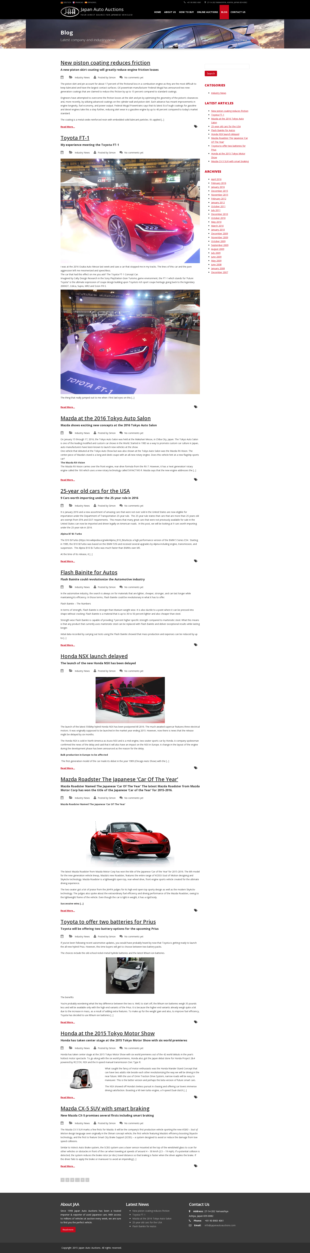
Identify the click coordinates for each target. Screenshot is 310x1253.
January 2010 (218, 229)
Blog (224, 12)
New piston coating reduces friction (105, 62)
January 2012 (218, 202)
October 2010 (218, 218)
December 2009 (219, 233)
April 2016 (216, 179)
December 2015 (219, 190)
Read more (68, 1229)
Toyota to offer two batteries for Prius (108, 921)
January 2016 (218, 187)
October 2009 (218, 241)
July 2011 (216, 210)
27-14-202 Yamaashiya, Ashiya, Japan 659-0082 (227, 2)
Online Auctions (207, 12)
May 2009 (216, 260)
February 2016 (218, 183)
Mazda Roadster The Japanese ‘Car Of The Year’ (119, 779)
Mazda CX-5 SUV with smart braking (105, 1108)
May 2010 (216, 221)
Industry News (82, 77)
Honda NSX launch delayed (94, 656)
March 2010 (217, 225)
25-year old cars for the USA (95, 490)
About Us (170, 12)
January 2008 (218, 268)
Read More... (68, 126)
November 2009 (219, 237)
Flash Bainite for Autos (89, 572)
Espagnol (91, 2)
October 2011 (218, 206)
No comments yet (133, 77)
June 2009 (216, 256)
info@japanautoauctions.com (220, 1225)
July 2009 (216, 252)
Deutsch (67, 2)
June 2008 (216, 264)
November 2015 (219, 194)
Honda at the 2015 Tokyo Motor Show (108, 1033)
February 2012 (218, 198)
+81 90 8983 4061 (193, 2)
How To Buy (186, 12)
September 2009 (219, 245)
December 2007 (219, 272)
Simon (112, 77)
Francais (79, 2)
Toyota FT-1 (75, 137)
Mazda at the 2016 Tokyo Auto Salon (106, 418)
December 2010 (219, 214)
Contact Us (238, 12)
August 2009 (217, 249)
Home (157, 12)
